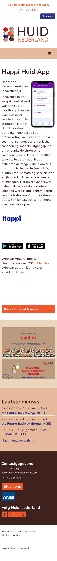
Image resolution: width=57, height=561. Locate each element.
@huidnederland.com (28, 5)
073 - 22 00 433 (28, 10)
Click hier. (44, 263)
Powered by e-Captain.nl (15, 548)
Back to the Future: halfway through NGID (27, 421)
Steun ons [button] (47, 16)
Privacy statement (12, 531)
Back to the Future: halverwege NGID (26, 410)
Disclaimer (30, 531)
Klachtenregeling (11, 535)
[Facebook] (5, 514)
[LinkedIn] (17, 514)
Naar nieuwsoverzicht (18, 440)
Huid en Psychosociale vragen (21, 309)
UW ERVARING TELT (24, 432)
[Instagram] (23, 514)
